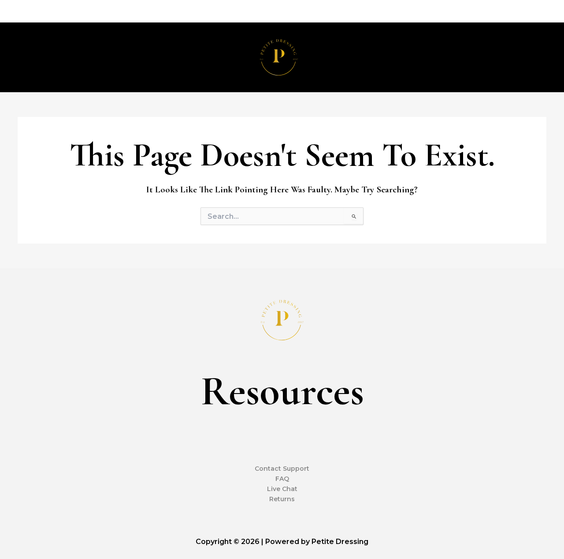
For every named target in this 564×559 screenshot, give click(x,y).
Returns (282, 499)
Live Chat (282, 489)
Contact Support (282, 469)
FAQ (282, 479)
